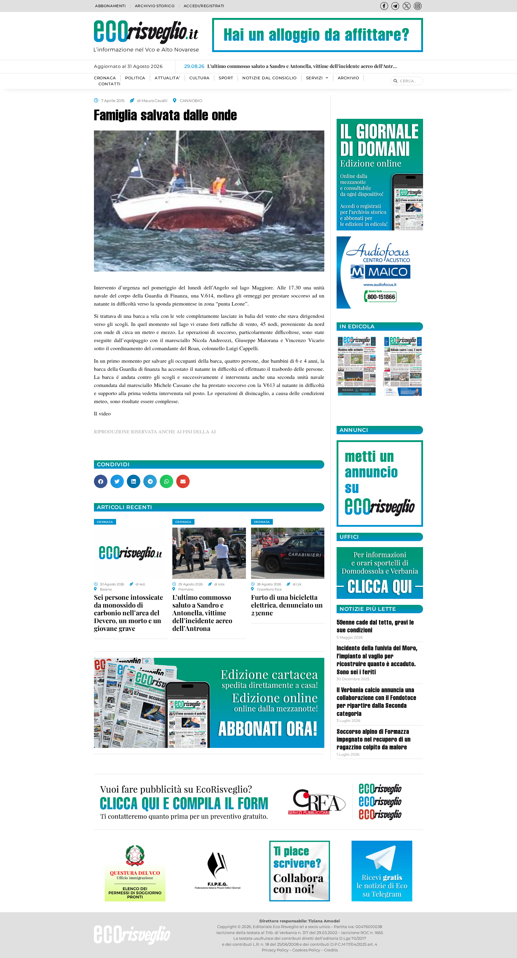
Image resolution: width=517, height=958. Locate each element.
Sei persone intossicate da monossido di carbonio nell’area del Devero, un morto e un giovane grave (128, 613)
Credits (331, 950)
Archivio (348, 78)
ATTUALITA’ (167, 78)
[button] (100, 481)
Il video (102, 413)
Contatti (109, 84)
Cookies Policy (306, 950)
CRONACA (105, 78)
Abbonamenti (110, 6)
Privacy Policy (275, 950)
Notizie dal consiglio (269, 78)
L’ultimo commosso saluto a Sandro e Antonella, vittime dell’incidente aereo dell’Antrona (202, 613)
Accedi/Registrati (204, 6)
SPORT (226, 78)
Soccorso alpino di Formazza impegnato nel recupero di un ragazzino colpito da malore (373, 740)
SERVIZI (314, 78)
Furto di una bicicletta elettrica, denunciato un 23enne (287, 605)
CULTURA (199, 78)
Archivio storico (155, 6)
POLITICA (135, 78)
